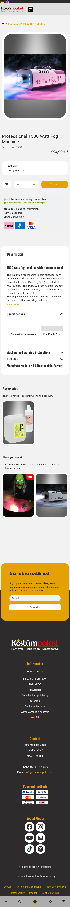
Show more (13, 304)
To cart (54, 184)
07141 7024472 (39, 767)
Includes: (13, 166)
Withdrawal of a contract (35, 712)
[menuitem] (2, 1)
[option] (35, 76)
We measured (14, 212)
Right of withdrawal (56, 886)
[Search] (19, 902)
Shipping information (35, 678)
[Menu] (6, 902)
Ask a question (15, 216)
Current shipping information (23, 208)
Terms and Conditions (29, 886)
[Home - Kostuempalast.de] (35, 645)
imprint (33, 893)
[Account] (50, 902)
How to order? (35, 671)
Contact (8, 886)
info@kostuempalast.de (39, 772)
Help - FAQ (35, 684)
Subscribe (35, 607)
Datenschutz (18, 893)
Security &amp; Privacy (35, 695)
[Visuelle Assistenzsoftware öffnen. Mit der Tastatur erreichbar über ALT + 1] (28, 9)
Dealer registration (35, 706)
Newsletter (35, 689)
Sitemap (35, 700)
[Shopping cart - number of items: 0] (63, 902)
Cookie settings (50, 893)
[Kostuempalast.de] (13, 9)
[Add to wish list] (6, 184)
